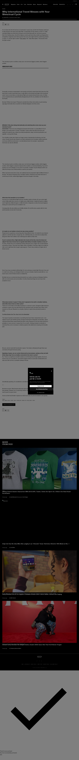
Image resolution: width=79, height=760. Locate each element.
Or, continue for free (40, 392)
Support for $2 (41, 386)
